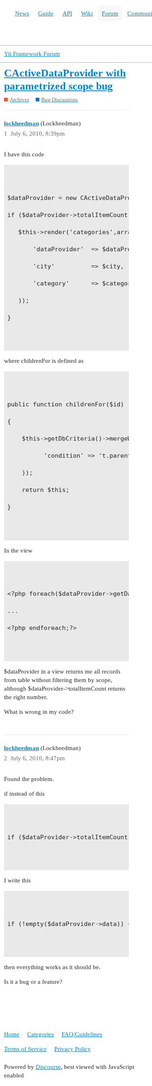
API (67, 13)
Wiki (87, 13)
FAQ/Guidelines (82, 1034)
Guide (46, 13)
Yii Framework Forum (32, 53)
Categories (40, 1034)
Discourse (48, 1067)
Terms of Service (25, 1049)
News (22, 13)
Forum (110, 13)
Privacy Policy (72, 1049)
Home (11, 1034)
